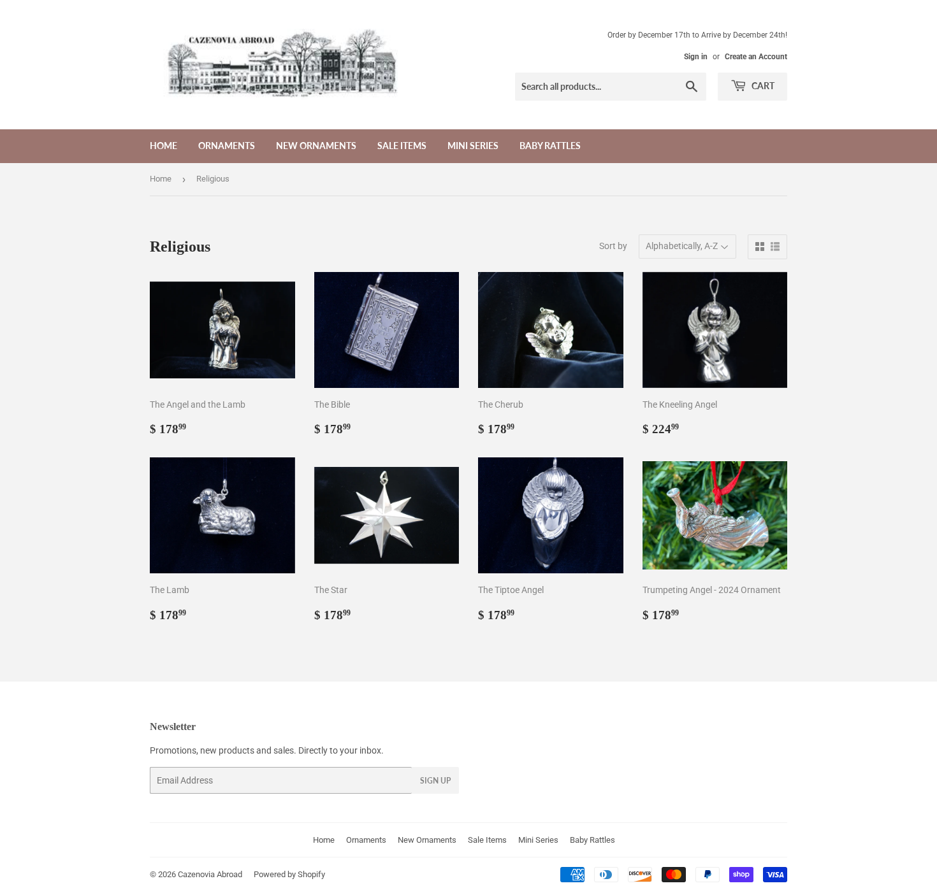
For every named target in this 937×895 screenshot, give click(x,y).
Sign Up (435, 780)
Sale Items (401, 145)
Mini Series (472, 145)
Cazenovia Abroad (210, 874)
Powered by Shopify (289, 874)
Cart (762, 85)
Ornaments (226, 145)
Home (163, 145)
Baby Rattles (550, 145)
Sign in (696, 56)
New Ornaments (316, 145)
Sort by (613, 246)
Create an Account (756, 56)
